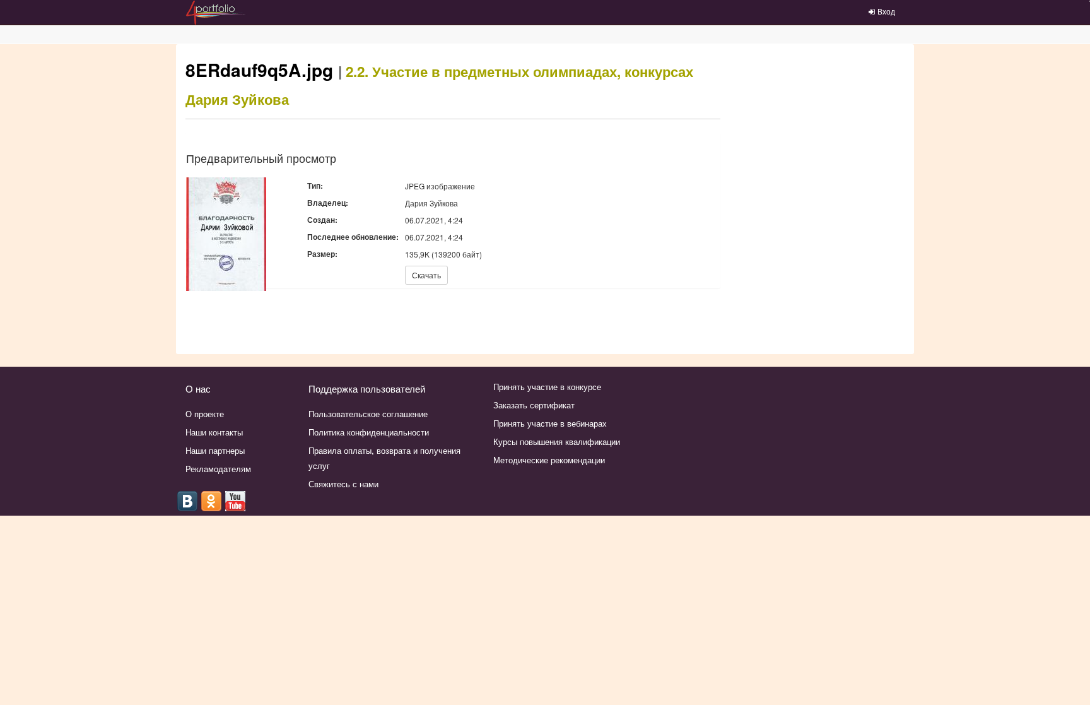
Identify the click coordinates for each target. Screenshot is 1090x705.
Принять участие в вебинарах (550, 423)
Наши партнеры (215, 450)
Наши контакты (214, 432)
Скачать (426, 275)
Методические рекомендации (549, 460)
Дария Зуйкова (237, 99)
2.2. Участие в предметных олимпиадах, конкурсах (519, 71)
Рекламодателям (218, 469)
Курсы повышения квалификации (556, 441)
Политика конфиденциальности (368, 432)
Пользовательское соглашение (368, 414)
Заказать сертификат (534, 405)
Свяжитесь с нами (343, 484)
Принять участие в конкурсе (547, 387)
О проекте (204, 414)
